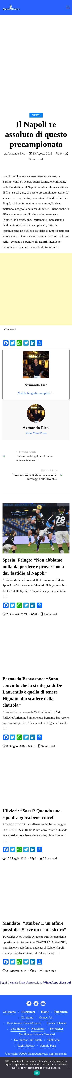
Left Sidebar (18, 1028)
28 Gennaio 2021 (17, 614)
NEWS (36, 115)
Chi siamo (27, 1017)
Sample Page (48, 1045)
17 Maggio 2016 (16, 858)
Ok (36, 1073)
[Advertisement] (36, 289)
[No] (67, 1067)
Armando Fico (16, 153)
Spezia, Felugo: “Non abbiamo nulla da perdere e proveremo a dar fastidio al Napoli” (33, 566)
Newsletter (37, 1028)
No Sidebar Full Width (28, 1040)
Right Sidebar (26, 1045)
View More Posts (36, 433)
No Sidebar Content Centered (37, 1034)
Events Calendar (57, 1023)
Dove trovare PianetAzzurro (24, 1023)
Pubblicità (53, 1040)
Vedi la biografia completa (34, 393)
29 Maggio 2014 (16, 970)
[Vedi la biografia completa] (52, 393)
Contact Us (46, 1017)
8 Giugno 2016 (15, 746)
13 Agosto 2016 (42, 153)
